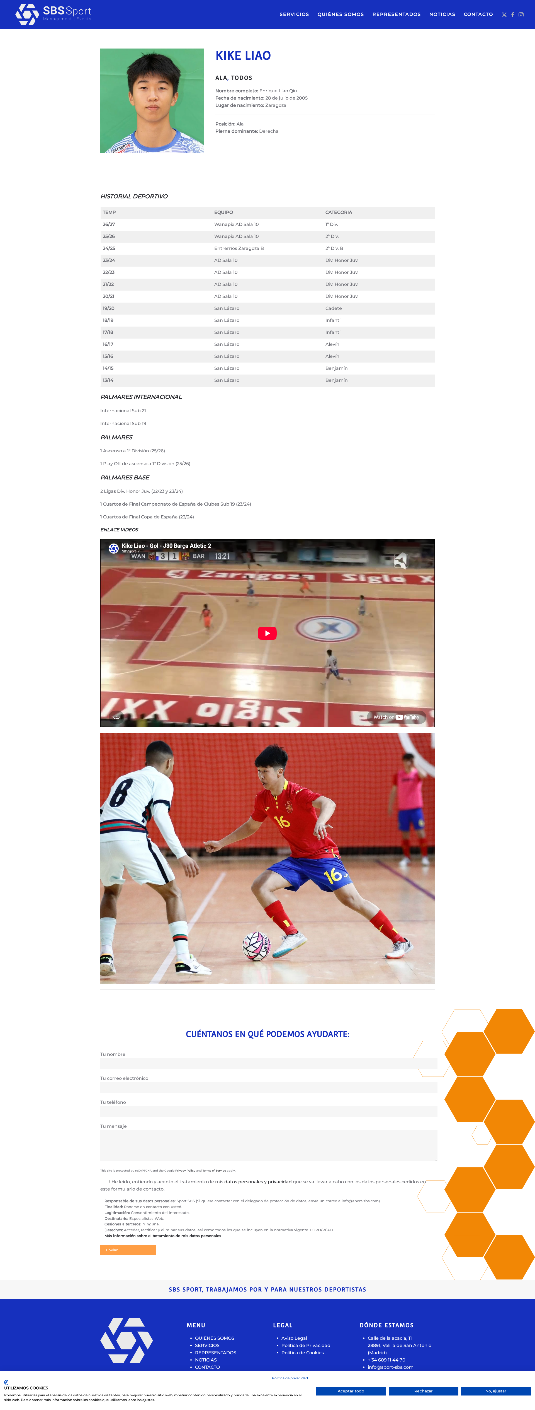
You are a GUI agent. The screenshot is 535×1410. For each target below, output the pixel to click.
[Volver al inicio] (64, 14)
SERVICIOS (294, 14)
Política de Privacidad (305, 1345)
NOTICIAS (442, 14)
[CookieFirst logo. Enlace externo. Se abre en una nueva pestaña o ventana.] (6, 1382)
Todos (241, 77)
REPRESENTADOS (215, 1352)
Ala (221, 77)
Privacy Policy (185, 1170)
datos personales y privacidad (258, 1181)
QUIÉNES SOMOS (341, 14)
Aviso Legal (294, 1338)
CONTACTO (478, 14)
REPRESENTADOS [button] (397, 14)
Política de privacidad (290, 1378)
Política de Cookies (302, 1352)
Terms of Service (214, 1170)
